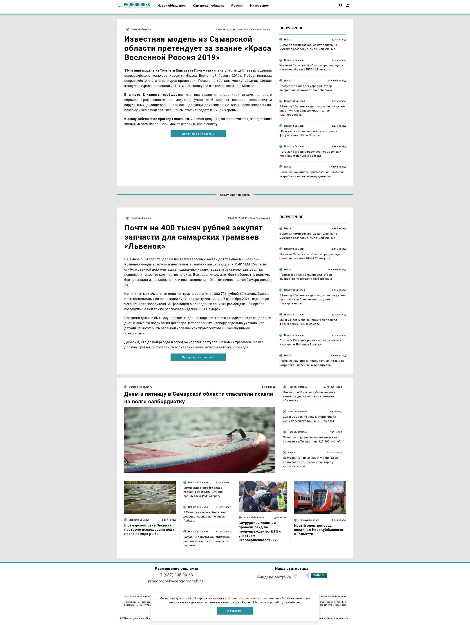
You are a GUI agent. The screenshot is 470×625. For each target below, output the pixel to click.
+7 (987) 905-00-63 (175, 575)
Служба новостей (260, 218)
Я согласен (235, 610)
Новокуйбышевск (294, 101)
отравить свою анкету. (199, 124)
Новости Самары (141, 29)
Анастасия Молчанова (257, 29)
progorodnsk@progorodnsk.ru (175, 581)
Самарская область (140, 386)
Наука (287, 39)
